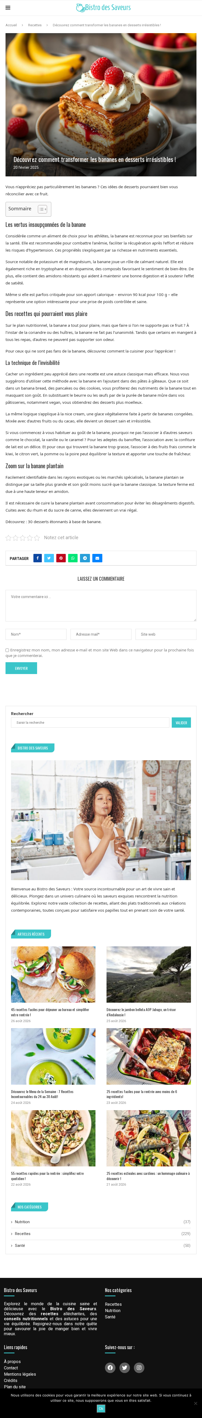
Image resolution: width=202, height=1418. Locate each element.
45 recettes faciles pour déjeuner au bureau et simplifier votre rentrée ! (50, 1012)
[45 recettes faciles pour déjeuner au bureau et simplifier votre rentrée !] (53, 974)
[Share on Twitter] (49, 558)
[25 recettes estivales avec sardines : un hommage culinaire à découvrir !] (149, 1138)
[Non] (195, 1403)
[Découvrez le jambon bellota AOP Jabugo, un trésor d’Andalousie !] (149, 974)
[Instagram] (139, 1368)
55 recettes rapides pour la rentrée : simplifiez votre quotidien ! (47, 1176)
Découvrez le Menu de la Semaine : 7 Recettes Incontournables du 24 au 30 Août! (42, 1094)
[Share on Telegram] (85, 558)
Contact (11, 1368)
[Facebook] (110, 1368)
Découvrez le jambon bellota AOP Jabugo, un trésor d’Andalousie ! (141, 1012)
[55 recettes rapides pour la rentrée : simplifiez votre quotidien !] (53, 1138)
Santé (102, 1245)
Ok (101, 1409)
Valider (181, 722)
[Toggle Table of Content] (40, 209)
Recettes (35, 25)
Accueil (11, 25)
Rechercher (22, 713)
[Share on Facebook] (37, 558)
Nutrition (102, 1222)
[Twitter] (124, 1368)
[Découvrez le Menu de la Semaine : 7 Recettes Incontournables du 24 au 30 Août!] (53, 1056)
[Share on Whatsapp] (73, 558)
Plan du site (15, 1387)
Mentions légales (20, 1374)
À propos (12, 1362)
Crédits (10, 1381)
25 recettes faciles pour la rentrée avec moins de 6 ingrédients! (142, 1094)
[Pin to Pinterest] (61, 558)
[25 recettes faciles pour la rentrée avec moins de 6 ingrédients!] (149, 1056)
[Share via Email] (97, 558)
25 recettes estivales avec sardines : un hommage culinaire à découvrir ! (148, 1176)
